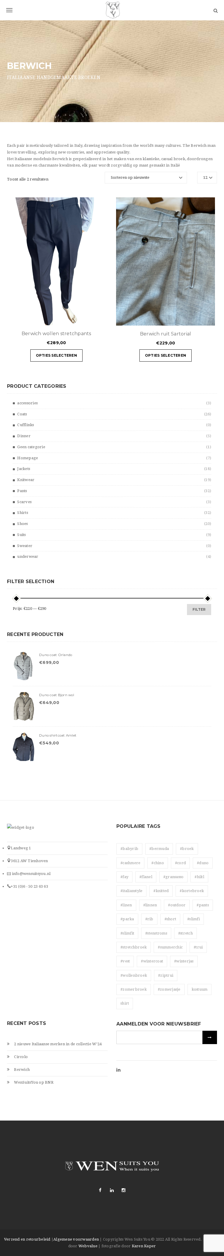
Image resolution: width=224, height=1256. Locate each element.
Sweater (24, 546)
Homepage (27, 458)
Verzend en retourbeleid (27, 1239)
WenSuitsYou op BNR (33, 1082)
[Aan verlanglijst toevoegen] (98, 318)
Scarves (24, 502)
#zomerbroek (133, 989)
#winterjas (184, 961)
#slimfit (127, 933)
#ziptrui (165, 975)
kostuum (200, 989)
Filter (199, 609)
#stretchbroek (133, 947)
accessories (27, 403)
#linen (126, 905)
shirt (124, 1003)
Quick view (83, 318)
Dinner (24, 436)
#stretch (185, 933)
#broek (187, 848)
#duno (203, 863)
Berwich (22, 1069)
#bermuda (159, 848)
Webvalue (87, 1246)
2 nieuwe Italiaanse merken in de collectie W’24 (58, 1044)
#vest (125, 961)
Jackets (23, 469)
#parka (127, 919)
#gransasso (173, 877)
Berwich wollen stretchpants (56, 333)
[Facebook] (100, 1190)
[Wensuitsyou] (112, 10)
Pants (22, 491)
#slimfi (193, 919)
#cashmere (130, 863)
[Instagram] (123, 1190)
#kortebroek (192, 891)
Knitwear (25, 480)
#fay (124, 877)
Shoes (22, 523)
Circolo (21, 1057)
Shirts (22, 512)
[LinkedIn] (118, 1070)
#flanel (145, 877)
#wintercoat (152, 961)
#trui (198, 947)
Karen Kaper (144, 1246)
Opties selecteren (56, 355)
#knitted (161, 891)
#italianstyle (131, 891)
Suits (21, 535)
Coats (22, 414)
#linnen (150, 905)
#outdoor (177, 905)
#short (170, 919)
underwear (27, 556)
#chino (157, 863)
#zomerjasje (169, 989)
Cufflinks (25, 425)
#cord (180, 863)
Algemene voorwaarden (76, 1239)
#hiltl (199, 877)
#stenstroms (156, 933)
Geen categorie (31, 447)
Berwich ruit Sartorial (165, 334)
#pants (203, 905)
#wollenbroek (133, 975)
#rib (149, 919)
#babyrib (129, 848)
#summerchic (170, 947)
